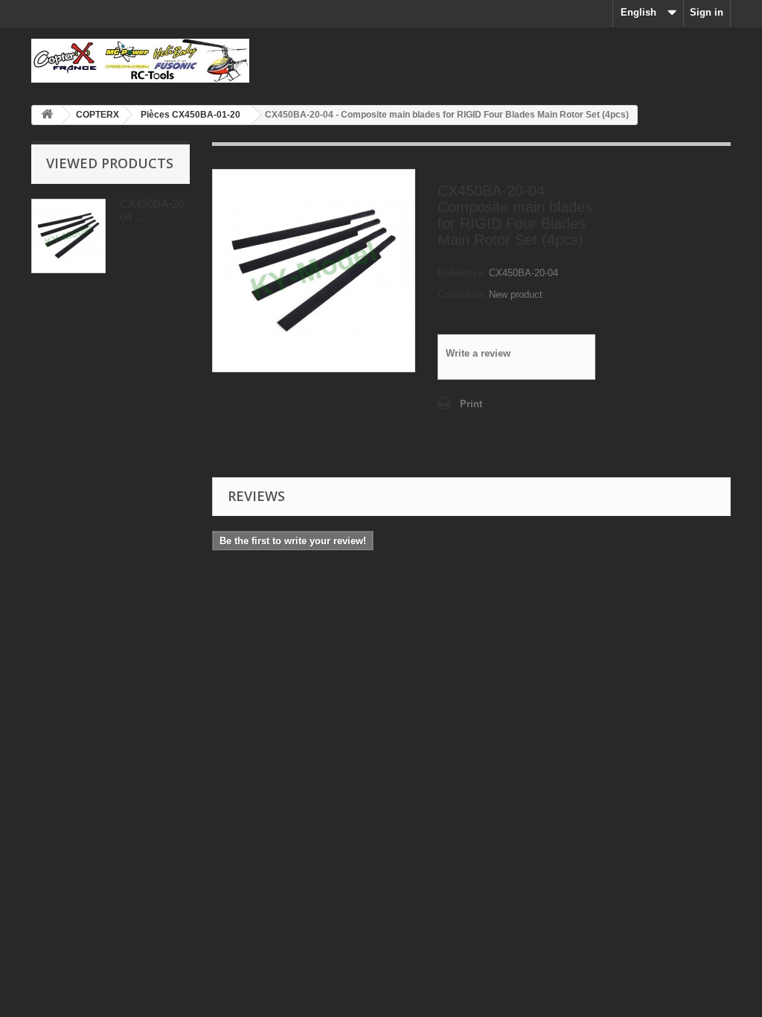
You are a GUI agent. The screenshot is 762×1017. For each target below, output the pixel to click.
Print (471, 403)
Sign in (706, 12)
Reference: (462, 272)
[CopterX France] (140, 61)
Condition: (462, 294)
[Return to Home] (47, 115)
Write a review (478, 353)
